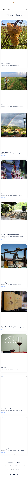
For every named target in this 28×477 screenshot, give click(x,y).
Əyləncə (18, 462)
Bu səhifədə (11, 462)
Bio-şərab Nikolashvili (7, 193)
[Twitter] (14, 474)
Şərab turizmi (10, 470)
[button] (23, 9)
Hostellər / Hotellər (7, 466)
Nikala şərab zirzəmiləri (7, 104)
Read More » (3, 67)
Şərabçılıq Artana (5, 283)
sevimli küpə (4, 367)
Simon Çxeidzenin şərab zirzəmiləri (10, 234)
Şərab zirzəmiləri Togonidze (8, 326)
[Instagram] (17, 474)
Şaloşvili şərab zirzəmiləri (8, 449)
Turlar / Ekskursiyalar (20, 466)
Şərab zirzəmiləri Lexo (7, 408)
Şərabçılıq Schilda (6, 152)
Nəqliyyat (18, 470)
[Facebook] (10, 474)
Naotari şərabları (5, 63)
